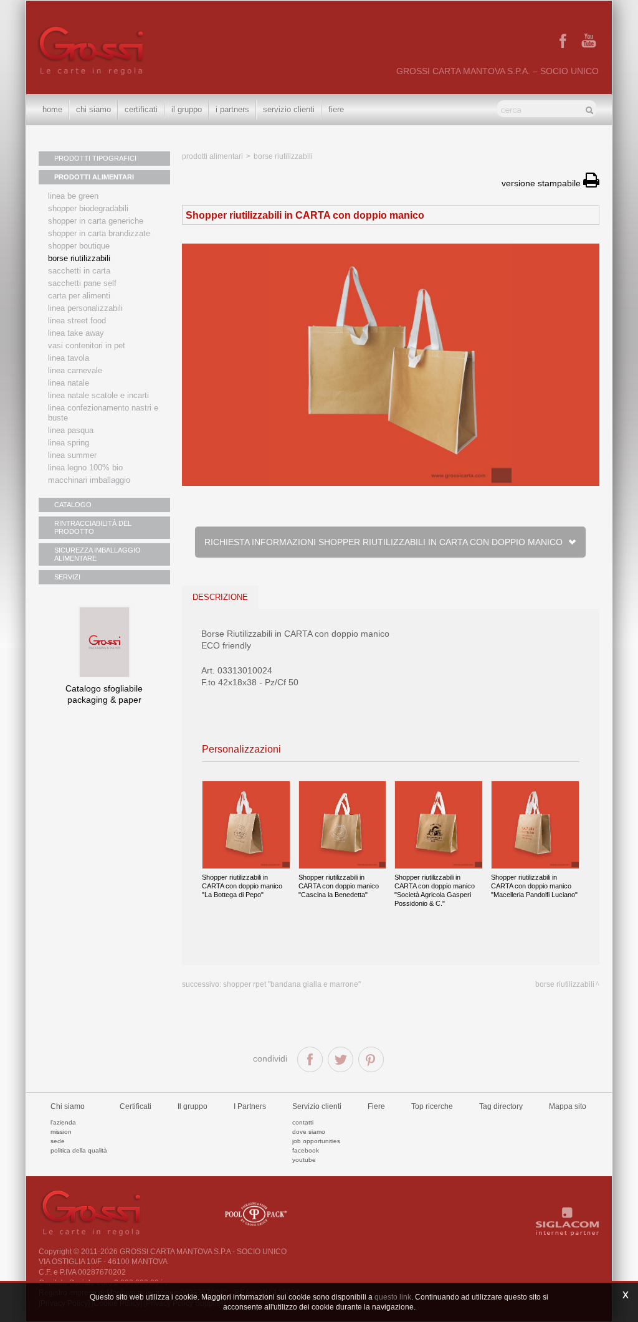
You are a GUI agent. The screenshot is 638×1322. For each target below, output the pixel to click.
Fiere (336, 109)
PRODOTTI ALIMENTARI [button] (94, 177)
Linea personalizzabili (85, 308)
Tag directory (501, 1106)
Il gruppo (192, 1106)
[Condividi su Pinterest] (371, 1059)
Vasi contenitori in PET (86, 345)
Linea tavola (68, 358)
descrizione (220, 597)
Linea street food (77, 320)
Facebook (305, 1150)
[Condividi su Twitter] (340, 1059)
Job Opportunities (316, 1141)
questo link (392, 1297)
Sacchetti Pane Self (82, 283)
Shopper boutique (79, 245)
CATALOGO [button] (73, 504)
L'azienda (63, 1122)
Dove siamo (308, 1131)
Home (52, 109)
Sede (57, 1141)
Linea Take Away (76, 333)
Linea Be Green (73, 196)
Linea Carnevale (75, 370)
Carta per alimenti (79, 295)
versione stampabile (542, 183)
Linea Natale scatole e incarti (98, 395)
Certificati (141, 109)
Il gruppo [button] (186, 109)
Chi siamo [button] (93, 109)
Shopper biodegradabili (88, 208)
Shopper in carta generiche (95, 221)
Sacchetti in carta (79, 270)
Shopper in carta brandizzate (99, 233)
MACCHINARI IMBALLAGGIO (89, 480)
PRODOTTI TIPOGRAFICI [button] (95, 158)
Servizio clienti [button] (289, 109)
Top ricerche (432, 1106)
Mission (61, 1131)
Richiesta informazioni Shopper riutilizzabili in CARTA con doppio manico (385, 542)
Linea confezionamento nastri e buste (103, 412)
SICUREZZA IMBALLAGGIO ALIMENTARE (97, 554)
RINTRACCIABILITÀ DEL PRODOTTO (92, 527)
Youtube (304, 1159)
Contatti (302, 1122)
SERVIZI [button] (67, 577)
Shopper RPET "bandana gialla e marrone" (292, 984)
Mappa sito (567, 1106)
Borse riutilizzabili (79, 258)
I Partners (232, 109)
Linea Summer (72, 455)
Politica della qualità (78, 1150)
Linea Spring (68, 442)
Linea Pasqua (70, 430)
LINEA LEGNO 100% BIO (85, 467)
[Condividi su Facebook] (310, 1059)
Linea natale (68, 383)
